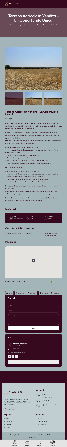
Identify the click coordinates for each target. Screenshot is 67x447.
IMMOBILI (14, 445)
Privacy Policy (42, 424)
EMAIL (27, 445)
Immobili (8, 424)
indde (44, 435)
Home (12, 25)
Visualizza (33, 362)
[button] (33, 260)
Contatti (8, 427)
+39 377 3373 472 (46, 400)
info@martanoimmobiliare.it (48, 405)
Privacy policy (32, 437)
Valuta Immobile (43, 421)
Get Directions (57, 282)
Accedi (40, 418)
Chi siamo (9, 421)
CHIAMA (39, 445)
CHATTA (52, 445)
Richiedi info (33, 328)
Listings (19, 25)
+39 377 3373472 (15, 349)
